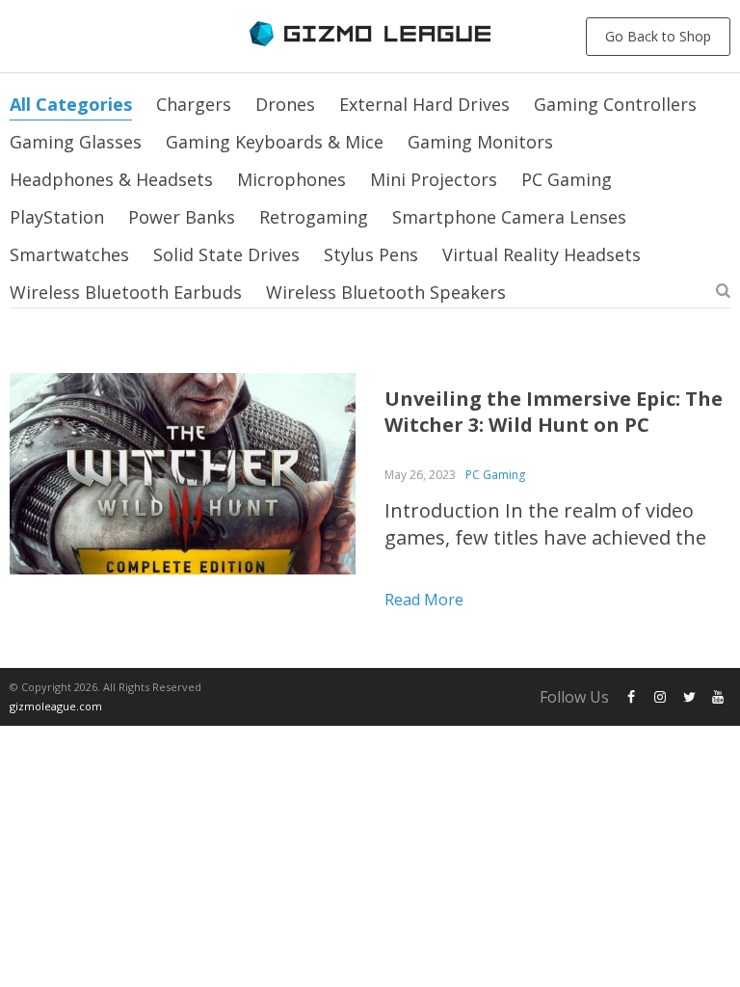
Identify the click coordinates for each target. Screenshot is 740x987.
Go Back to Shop (658, 36)
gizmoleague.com (56, 706)
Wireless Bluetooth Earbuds (126, 292)
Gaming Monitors (480, 141)
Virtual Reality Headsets (541, 254)
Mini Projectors (433, 179)
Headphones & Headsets (111, 179)
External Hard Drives (424, 104)
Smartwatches (69, 254)
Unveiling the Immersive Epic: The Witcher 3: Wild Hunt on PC (553, 412)
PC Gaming (566, 179)
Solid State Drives (226, 254)
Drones (285, 104)
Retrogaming (313, 216)
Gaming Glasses (76, 141)
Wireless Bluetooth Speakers (386, 292)
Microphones (291, 179)
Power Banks (181, 216)
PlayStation (57, 216)
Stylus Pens (371, 254)
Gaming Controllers (615, 104)
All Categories (71, 104)
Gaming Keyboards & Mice (274, 141)
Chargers (193, 104)
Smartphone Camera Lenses (509, 216)
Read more (423, 599)
